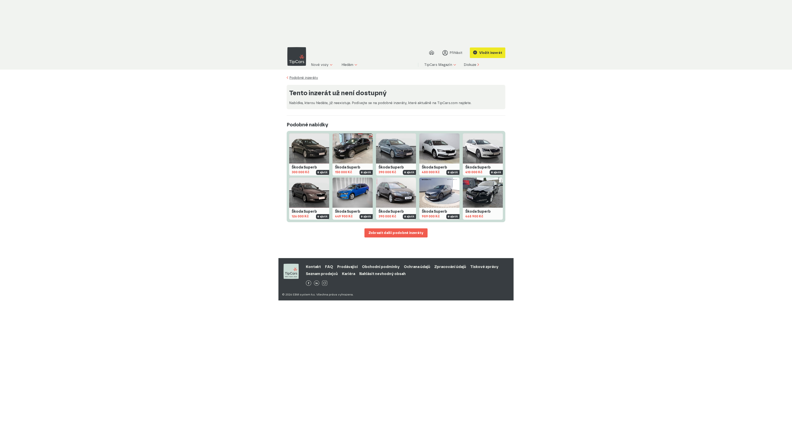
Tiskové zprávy (484, 267)
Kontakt (313, 267)
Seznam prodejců (322, 274)
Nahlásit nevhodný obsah (382, 274)
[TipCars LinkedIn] (316, 283)
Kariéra (348, 274)
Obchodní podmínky (381, 267)
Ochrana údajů (417, 267)
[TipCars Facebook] (308, 283)
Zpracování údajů (450, 267)
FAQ (329, 267)
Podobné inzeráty (303, 77)
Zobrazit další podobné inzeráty (396, 233)
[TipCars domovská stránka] (298, 56)
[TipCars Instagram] (324, 283)
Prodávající (347, 267)
